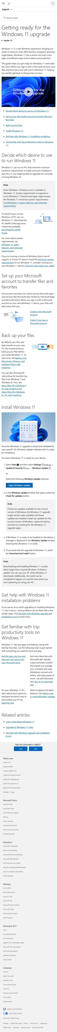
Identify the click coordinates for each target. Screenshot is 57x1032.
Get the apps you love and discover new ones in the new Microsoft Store (13, 659)
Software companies (9, 955)
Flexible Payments (9, 834)
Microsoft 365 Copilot (10, 913)
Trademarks (43, 1023)
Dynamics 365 (7, 896)
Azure (5, 930)
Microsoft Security (9, 892)
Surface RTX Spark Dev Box (11, 775)
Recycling (16, 1027)
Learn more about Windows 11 (20, 721)
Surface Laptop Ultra (9, 771)
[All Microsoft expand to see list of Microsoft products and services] (3, 3)
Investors (6, 989)
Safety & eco (7, 1027)
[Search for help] (9, 3)
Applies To (8, 40)
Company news (8, 980)
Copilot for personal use (11, 784)
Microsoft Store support (10, 813)
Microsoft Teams (8, 909)
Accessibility (7, 997)
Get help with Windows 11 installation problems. (28, 136)
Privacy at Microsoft (9, 984)
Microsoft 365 (7, 901)
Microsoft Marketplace (10, 951)
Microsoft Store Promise (11, 830)
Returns (5, 817)
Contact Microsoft (16, 1023)
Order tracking (7, 821)
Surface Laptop (8, 767)
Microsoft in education (10, 846)
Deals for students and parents (13, 872)
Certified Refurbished (10, 825)
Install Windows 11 (14, 130)
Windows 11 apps (8, 792)
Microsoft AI (7, 888)
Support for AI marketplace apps (13, 943)
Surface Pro (6, 762)
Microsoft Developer (9, 934)
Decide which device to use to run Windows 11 (27, 110)
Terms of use (34, 1023)
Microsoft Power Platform (11, 905)
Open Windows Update (19, 485)
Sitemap (5, 1023)
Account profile (8, 804)
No (35, 748)
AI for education (8, 876)
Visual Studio (7, 960)
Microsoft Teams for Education (13, 855)
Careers (5, 972)
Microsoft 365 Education (11, 859)
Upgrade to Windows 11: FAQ (19, 727)
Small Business (8, 918)
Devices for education (10, 850)
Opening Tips (8, 702)
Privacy (25, 1023)
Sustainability (7, 1001)
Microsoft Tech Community (11, 947)
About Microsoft (8, 976)
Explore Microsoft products (11, 788)
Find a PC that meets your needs (39, 265)
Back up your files (14, 125)
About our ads (25, 1027)
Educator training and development (14, 867)
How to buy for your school (11, 863)
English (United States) (14, 1009)
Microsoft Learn (8, 938)
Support (6, 9)
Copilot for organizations (11, 779)
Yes (20, 748)
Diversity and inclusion (10, 993)
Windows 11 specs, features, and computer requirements (12, 247)
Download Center (8, 808)
